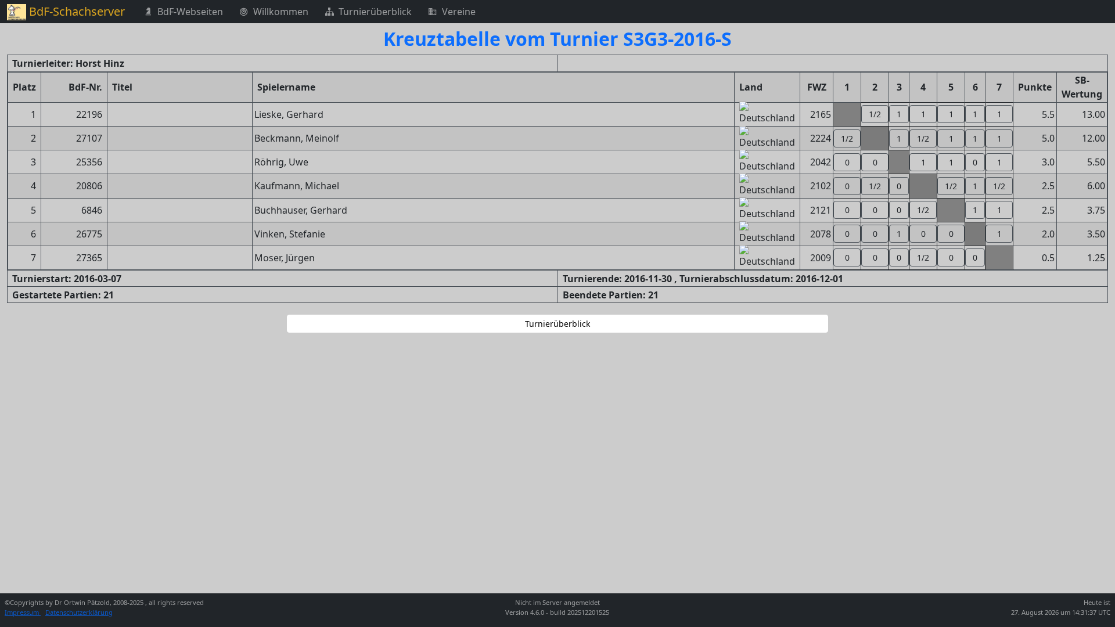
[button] (875, 114)
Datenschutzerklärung (79, 612)
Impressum (23, 612)
